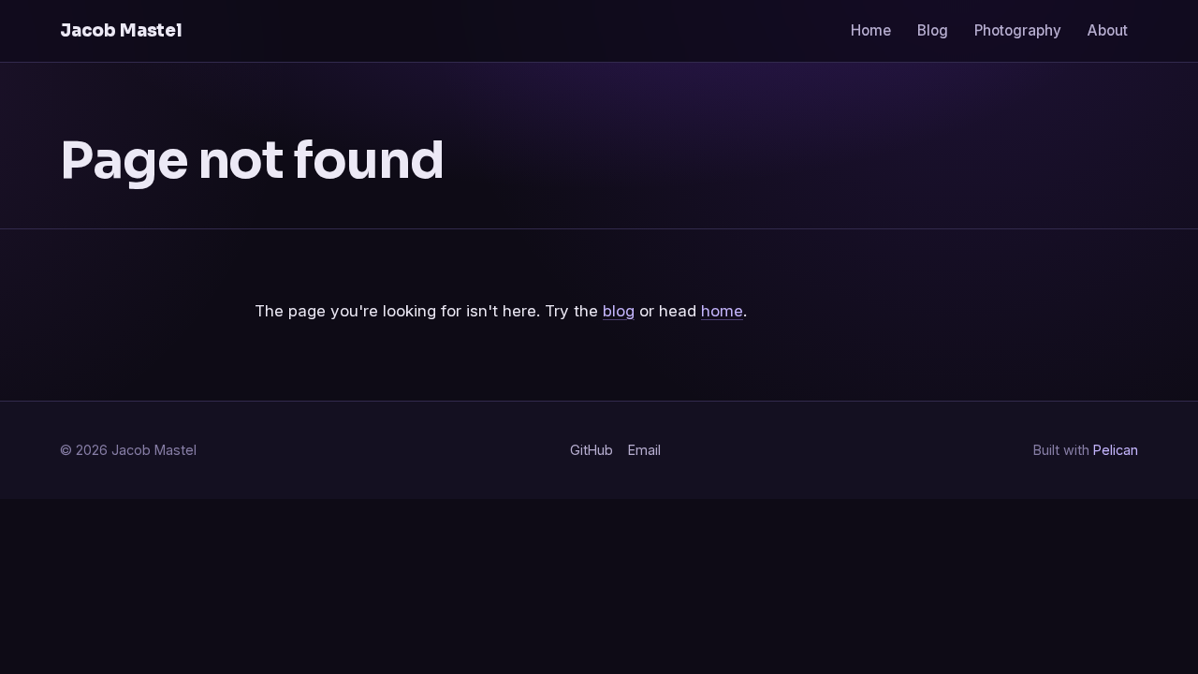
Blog (932, 30)
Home (871, 30)
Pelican (1115, 450)
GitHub (591, 450)
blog (619, 310)
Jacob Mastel (121, 30)
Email (644, 450)
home (722, 310)
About (1108, 30)
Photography (1017, 30)
